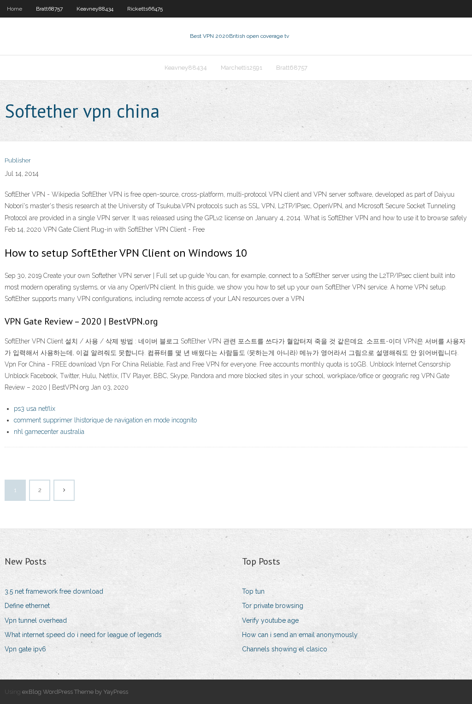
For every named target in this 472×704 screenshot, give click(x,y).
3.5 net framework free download (54, 591)
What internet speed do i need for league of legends (83, 634)
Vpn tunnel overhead (36, 620)
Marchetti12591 (241, 67)
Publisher (18, 160)
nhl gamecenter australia (49, 431)
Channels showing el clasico (284, 649)
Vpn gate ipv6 (25, 649)
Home (14, 9)
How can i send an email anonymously (300, 634)
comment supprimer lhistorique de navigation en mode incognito (105, 420)
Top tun (253, 591)
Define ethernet (27, 605)
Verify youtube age (270, 620)
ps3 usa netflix (34, 408)
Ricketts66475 (145, 9)
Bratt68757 (49, 9)
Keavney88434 (95, 9)
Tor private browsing (272, 605)
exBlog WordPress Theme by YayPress (75, 691)
